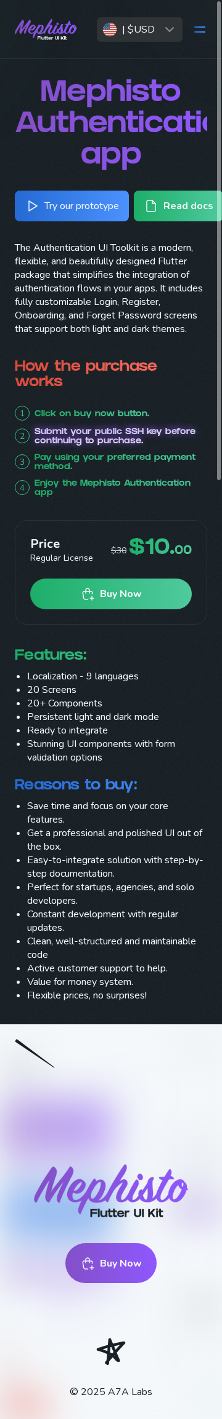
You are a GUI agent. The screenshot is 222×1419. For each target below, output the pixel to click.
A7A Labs (130, 1392)
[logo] (51, 29)
